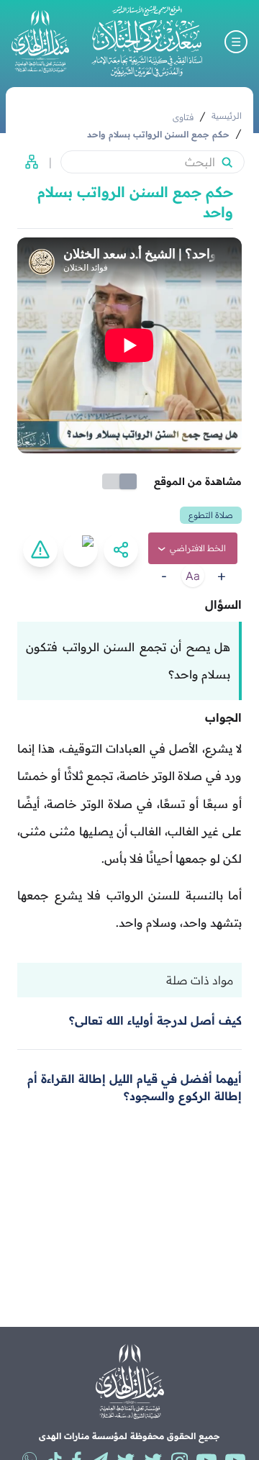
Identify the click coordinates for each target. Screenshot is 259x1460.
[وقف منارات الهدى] (40, 41)
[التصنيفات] (27, 162)
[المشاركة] (121, 549)
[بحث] (226, 161)
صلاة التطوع (210, 514)
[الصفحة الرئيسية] (146, 41)
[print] (80, 549)
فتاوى (183, 117)
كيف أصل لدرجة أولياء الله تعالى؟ (155, 1020)
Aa (193, 575)
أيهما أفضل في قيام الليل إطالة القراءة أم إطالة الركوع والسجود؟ (134, 1087)
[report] (40, 549)
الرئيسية (227, 115)
